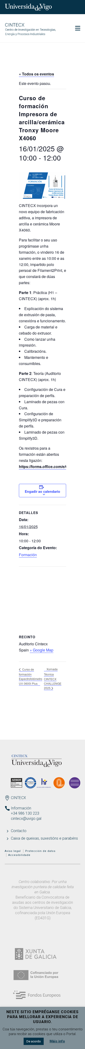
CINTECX (18, 798)
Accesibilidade (19, 855)
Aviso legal (13, 851)
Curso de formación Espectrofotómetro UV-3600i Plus (30, 676)
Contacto (18, 831)
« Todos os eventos (36, 74)
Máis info (57, 1041)
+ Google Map (41, 650)
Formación (28, 554)
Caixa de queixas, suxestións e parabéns (44, 838)
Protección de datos (40, 851)
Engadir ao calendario (42, 491)
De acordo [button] (33, 1041)
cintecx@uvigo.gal (26, 818)
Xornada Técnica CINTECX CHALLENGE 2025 (52, 678)
